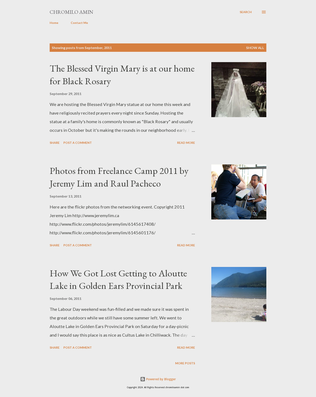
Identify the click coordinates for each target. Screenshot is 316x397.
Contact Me (79, 23)
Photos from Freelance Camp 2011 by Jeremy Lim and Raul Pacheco (119, 176)
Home (54, 23)
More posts (185, 363)
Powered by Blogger (160, 379)
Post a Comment (77, 142)
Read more (186, 142)
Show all (255, 48)
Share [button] (55, 142)
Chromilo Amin (71, 12)
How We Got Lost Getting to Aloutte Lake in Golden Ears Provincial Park (118, 279)
